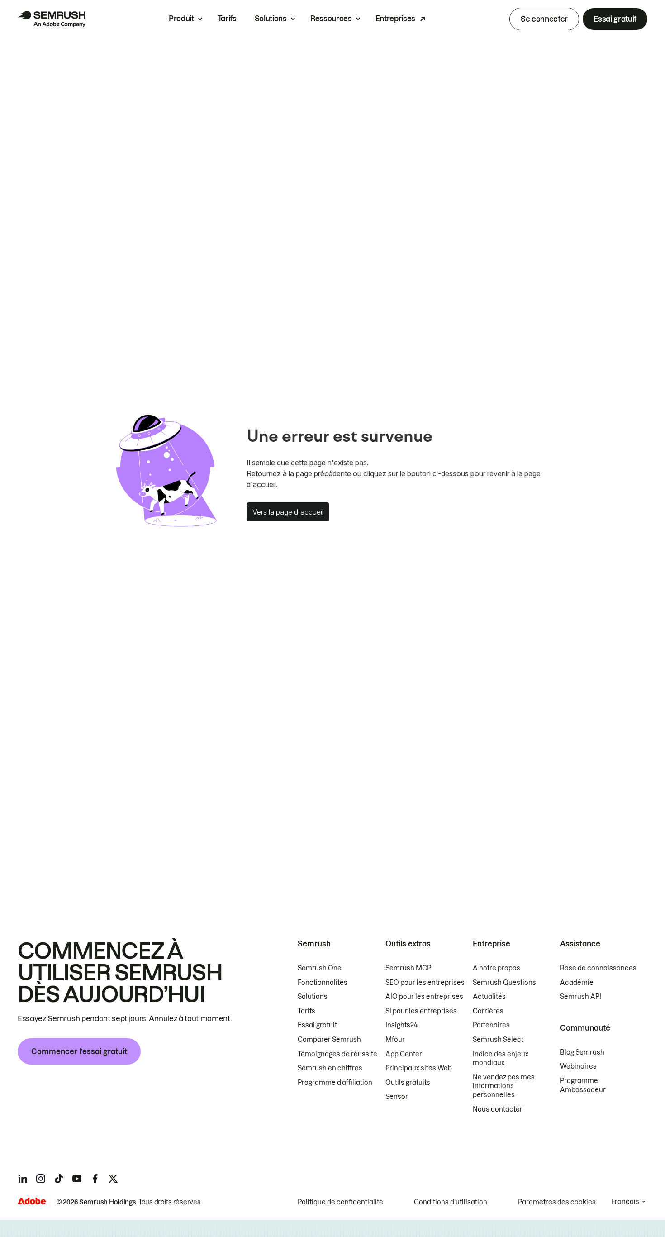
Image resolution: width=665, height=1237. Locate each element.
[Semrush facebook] (95, 1179)
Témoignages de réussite (337, 1054)
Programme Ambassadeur (583, 1085)
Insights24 (401, 1025)
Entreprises (395, 18)
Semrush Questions (504, 982)
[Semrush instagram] (41, 1179)
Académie (577, 982)
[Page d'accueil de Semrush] (52, 19)
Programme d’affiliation (335, 1082)
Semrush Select (498, 1039)
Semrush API (580, 996)
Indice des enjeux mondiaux (500, 1059)
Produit (181, 18)
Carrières (488, 1011)
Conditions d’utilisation (450, 1202)
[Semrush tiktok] (59, 1179)
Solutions (271, 18)
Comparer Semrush (329, 1039)
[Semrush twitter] (113, 1179)
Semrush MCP (408, 968)
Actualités (489, 996)
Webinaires (578, 1066)
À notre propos (496, 968)
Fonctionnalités (322, 982)
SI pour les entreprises (421, 1011)
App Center (403, 1054)
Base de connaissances (598, 968)
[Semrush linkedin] (23, 1179)
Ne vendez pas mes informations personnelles (504, 1086)
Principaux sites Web (418, 1068)
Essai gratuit (615, 19)
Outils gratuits (407, 1082)
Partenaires (491, 1025)
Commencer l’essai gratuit (79, 1051)
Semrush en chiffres (330, 1068)
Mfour (395, 1039)
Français (625, 1201)
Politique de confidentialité (340, 1202)
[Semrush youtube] (77, 1179)
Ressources (331, 18)
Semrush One (320, 968)
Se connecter (544, 19)
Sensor (396, 1096)
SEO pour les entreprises (425, 982)
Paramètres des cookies (557, 1202)
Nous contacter (497, 1109)
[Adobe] (32, 1201)
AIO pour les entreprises (424, 996)
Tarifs (227, 18)
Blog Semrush (582, 1052)
